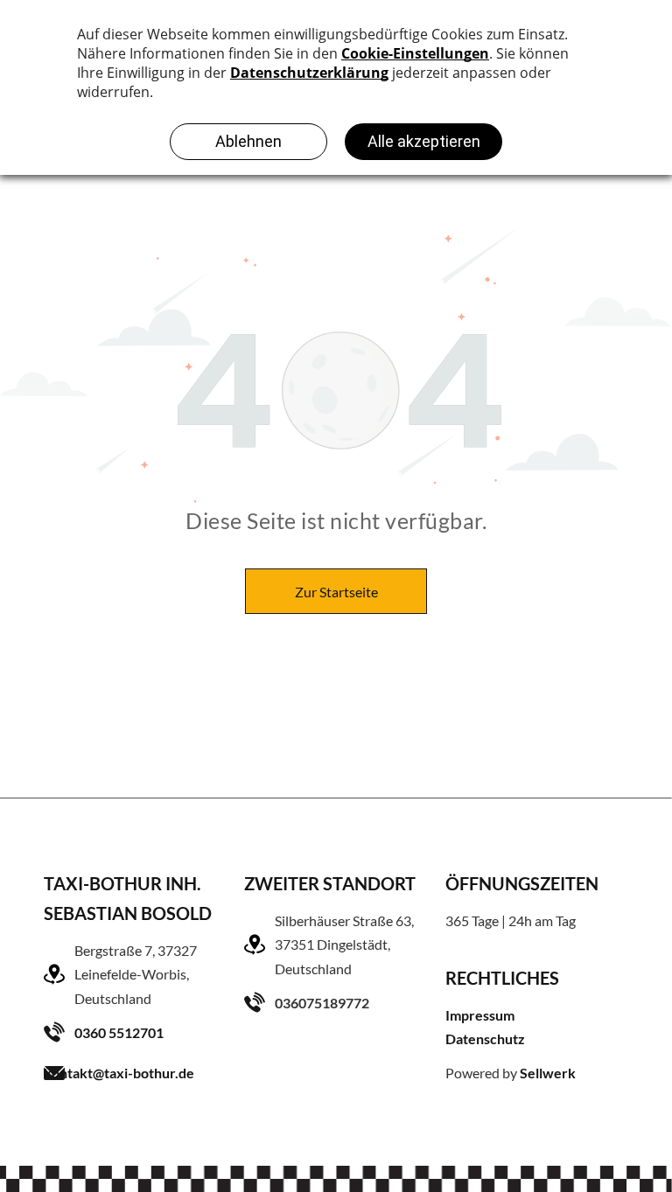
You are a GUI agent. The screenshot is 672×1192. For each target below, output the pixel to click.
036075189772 (322, 1002)
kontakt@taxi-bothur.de (119, 1072)
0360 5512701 (119, 1032)
